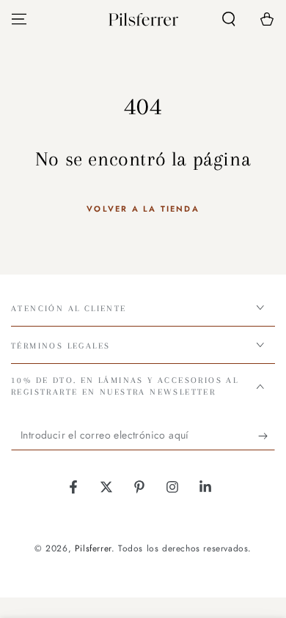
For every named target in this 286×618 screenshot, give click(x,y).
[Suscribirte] (266, 436)
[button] (229, 19)
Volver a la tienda (143, 209)
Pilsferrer (93, 548)
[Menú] (19, 19)
